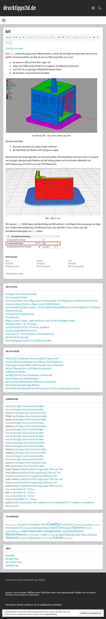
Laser (24, 531)
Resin (62, 534)
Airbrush (8, 525)
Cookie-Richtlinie (51, 614)
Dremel (69, 524)
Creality (53, 523)
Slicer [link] (12, 53)
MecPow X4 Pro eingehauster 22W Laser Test (42, 469)
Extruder (68, 528)
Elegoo (46, 527)
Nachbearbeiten (75, 531)
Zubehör (58, 537)
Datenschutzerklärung (27, 579)
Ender (53, 527)
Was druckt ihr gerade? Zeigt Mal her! (22, 385)
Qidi (57, 535)
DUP (20, 528)
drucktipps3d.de (19, 8)
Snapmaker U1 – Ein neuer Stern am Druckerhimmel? (30, 333)
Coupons (35, 524)
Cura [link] (19, 224)
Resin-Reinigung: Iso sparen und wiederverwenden (28, 340)
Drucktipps (88, 524)
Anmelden (10, 555)
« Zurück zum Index (14, 48)
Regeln (42, 579)
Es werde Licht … (13, 317)
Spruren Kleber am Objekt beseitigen (22, 378)
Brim (7, 260)
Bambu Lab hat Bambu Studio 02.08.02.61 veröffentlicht (31, 381)
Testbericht (12, 537)
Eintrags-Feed (12, 558)
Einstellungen (37, 527)
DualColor (96, 525)
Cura (62, 524)
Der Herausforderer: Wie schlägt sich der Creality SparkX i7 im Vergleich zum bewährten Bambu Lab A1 (52, 300)
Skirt (70, 260)
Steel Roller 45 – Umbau (23, 489)
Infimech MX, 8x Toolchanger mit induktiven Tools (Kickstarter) (34, 361)
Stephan (9, 475)
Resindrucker (73, 534)
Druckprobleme (78, 525)
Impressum (10, 579)
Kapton (40, 260)
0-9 (16, 37)
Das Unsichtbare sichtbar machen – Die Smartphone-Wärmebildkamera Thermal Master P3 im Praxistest (53, 307)
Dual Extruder (12, 527)
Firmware (88, 528)
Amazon (14, 525)
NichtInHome (15, 534)
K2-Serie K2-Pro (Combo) (17, 337)
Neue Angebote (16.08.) (16, 297)
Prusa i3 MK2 (40, 534)
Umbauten (23, 538)
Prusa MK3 (51, 535)
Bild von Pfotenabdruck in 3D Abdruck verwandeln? (28, 368)
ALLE (9, 37)
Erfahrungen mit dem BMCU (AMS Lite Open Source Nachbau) (34, 365)
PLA (31, 535)
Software (92, 534)
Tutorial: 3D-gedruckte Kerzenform (21, 330)
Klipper (17, 531)
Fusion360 (10, 531)
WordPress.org (12, 565)
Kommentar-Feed (14, 562)
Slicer (84, 534)
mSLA (64, 531)
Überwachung (68, 538)
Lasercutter (35, 531)
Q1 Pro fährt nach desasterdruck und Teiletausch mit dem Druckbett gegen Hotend (43, 388)
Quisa (8, 442)
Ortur (27, 535)
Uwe (8, 406)
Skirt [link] (34, 231)
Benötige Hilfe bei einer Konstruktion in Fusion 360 (29, 375)
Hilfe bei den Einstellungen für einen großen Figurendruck (32, 358)
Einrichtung (26, 528)
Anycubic (22, 524)
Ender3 (60, 527)
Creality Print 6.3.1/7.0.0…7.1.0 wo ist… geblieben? (27, 327)
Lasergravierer (52, 531)
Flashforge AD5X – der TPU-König (21, 323)
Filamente (78, 527)
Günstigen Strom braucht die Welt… (21, 294)
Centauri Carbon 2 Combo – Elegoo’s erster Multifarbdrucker (33, 304)
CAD (28, 525)
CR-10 (44, 524)
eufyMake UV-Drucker (16, 371)
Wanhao (33, 537)
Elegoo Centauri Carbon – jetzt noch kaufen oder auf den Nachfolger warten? (40, 320)
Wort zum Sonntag (14, 310)
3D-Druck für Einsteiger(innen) (20, 313)
